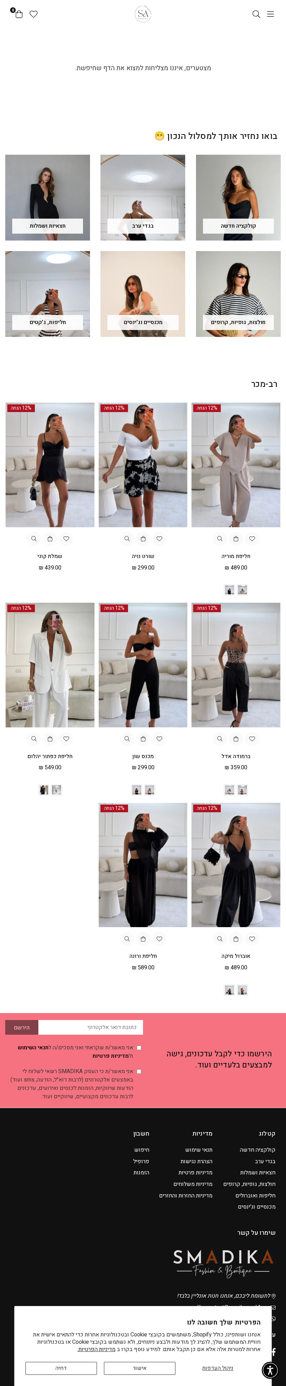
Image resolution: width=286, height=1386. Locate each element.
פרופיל (141, 1161)
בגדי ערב (265, 1161)
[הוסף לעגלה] (143, 539)
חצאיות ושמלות (258, 1172)
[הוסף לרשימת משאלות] (252, 539)
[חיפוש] (256, 14)
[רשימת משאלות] (34, 14)
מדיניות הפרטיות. (96, 1349)
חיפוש (141, 1150)
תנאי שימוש (198, 1150)
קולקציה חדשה (258, 1150)
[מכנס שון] (143, 665)
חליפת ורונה (143, 956)
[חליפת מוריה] (235, 465)
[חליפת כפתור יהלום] (50, 665)
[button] (270, 1370)
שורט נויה (143, 556)
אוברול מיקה (235, 956)
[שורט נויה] (143, 465)
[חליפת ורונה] (143, 865)
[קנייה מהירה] (236, 539)
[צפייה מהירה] (220, 539)
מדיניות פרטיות (110, 1056)
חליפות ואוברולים (255, 1195)
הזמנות (141, 1172)
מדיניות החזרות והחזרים (185, 1195)
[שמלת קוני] (50, 465)
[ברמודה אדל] (235, 665)
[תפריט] (270, 14)
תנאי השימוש (33, 1047)
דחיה (61, 1368)
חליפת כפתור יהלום (50, 756)
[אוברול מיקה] (235, 865)
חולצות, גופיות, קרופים (249, 1184)
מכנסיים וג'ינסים (257, 1207)
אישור (139, 1368)
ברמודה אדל (235, 756)
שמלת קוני (49, 556)
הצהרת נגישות (196, 1161)
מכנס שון (143, 756)
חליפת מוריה (235, 556)
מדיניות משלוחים (192, 1184)
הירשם (22, 1028)
